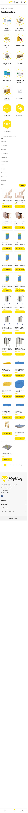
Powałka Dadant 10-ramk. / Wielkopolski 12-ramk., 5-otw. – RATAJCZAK (7, 455)
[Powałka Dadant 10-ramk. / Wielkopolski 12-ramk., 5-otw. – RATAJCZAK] (7, 447)
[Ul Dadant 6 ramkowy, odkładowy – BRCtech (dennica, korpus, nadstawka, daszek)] (7, 257)
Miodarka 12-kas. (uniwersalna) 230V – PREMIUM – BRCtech (20, 349)
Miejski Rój (3, 8)
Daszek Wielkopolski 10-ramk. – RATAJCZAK (19, 434)
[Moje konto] (21, 2)
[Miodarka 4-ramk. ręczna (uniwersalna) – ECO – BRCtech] (20, 300)
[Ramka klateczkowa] (7, 424)
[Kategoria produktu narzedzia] (20, 23)
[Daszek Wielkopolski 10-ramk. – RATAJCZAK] (20, 426)
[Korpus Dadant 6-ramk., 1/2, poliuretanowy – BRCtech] (7, 384)
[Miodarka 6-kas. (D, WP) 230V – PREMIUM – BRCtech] (7, 342)
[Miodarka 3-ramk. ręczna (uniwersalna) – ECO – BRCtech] (7, 300)
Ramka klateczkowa (7, 429)
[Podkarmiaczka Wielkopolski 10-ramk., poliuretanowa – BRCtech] (20, 405)
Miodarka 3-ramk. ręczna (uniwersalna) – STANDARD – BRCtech (7, 329)
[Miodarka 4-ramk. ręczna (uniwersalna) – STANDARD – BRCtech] (20, 321)
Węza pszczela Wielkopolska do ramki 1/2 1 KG (6, 371)
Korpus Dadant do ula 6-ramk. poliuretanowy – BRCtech (19, 392)
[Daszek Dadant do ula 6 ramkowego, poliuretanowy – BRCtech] (20, 363)
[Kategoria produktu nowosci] (7, 109)
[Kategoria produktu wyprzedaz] (7, 125)
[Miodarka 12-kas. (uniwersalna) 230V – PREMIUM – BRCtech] (20, 342)
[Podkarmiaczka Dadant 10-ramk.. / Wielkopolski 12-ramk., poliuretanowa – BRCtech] (7, 405)
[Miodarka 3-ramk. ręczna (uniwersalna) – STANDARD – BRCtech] (7, 321)
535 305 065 (5, 490)
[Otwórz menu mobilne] (1, 2)
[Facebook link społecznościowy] (2, 496)
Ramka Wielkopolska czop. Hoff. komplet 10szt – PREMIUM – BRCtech (20, 202)
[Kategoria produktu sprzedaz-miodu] (20, 39)
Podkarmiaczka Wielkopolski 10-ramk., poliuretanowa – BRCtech (20, 413)
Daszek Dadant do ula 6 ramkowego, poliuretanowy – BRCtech (19, 371)
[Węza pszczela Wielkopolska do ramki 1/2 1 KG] (7, 363)
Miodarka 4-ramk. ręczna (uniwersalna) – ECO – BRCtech (20, 307)
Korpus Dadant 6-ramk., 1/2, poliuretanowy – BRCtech (6, 392)
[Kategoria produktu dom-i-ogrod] (20, 92)
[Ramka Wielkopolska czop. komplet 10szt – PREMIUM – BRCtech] (7, 194)
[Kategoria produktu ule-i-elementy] (7, 74)
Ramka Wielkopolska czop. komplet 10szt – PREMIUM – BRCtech (7, 202)
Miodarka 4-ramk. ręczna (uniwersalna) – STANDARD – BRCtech (20, 329)
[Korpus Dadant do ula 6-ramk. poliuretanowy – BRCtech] (20, 384)
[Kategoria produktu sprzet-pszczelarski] (7, 23)
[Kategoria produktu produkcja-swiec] (7, 58)
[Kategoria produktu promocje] (20, 109)
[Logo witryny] (13, 2)
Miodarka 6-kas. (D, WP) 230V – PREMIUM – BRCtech (7, 349)
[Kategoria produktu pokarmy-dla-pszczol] (20, 75)
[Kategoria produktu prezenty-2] (20, 57)
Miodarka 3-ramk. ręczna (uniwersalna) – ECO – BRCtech (7, 307)
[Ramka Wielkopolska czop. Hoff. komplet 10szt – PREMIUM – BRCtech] (20, 194)
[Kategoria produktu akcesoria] (7, 40)
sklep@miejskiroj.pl (6, 492)
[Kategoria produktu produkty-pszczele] (7, 93)
